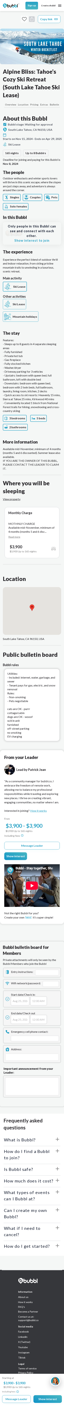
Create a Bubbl (48, 5)
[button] (32, 607)
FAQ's (21, 1307)
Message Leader (32, 845)
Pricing (34, 104)
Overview (10, 104)
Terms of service (27, 1368)
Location (23, 104)
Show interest (15, 856)
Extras (44, 104)
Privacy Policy (25, 1372)
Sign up (32, 5)
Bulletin (54, 104)
